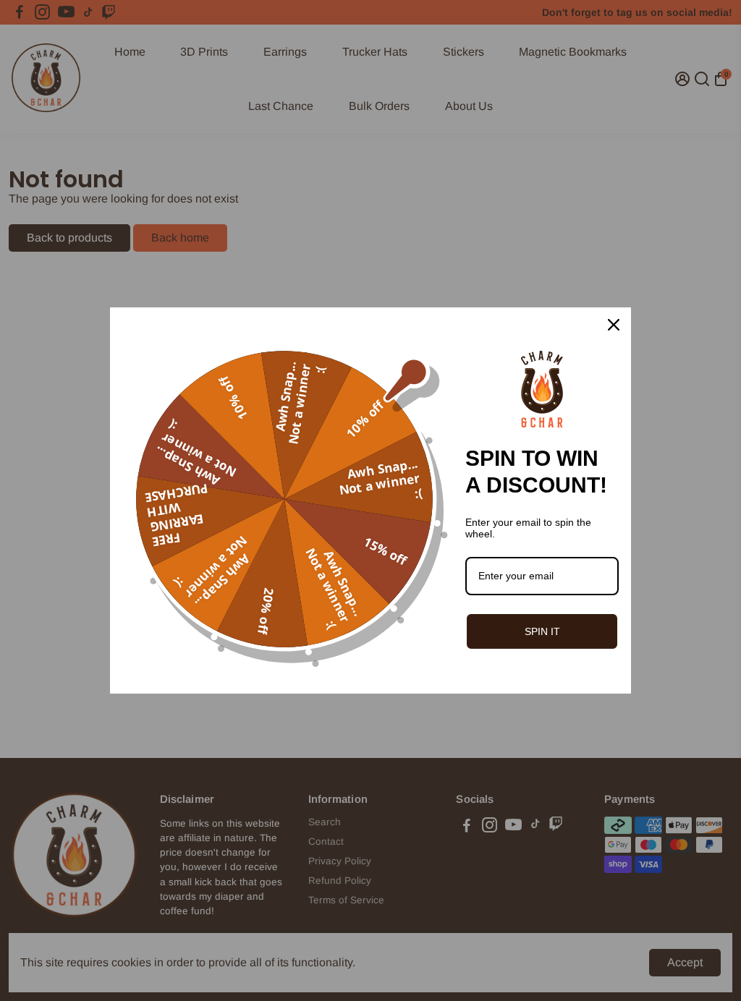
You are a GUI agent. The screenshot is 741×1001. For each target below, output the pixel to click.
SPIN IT (542, 631)
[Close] (613, 324)
